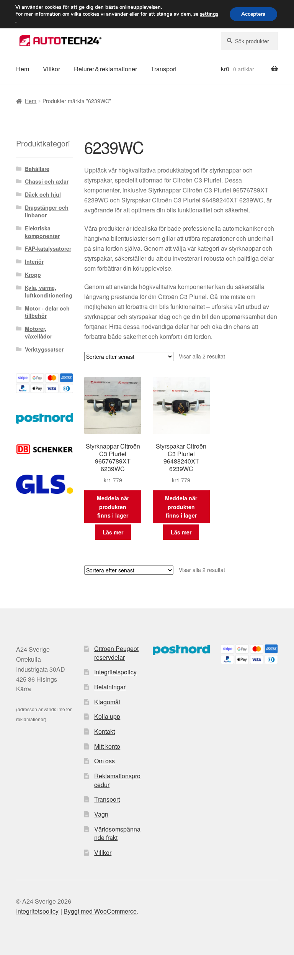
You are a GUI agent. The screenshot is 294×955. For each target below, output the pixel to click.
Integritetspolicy (115, 671)
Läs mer (113, 532)
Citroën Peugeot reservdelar (116, 653)
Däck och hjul (43, 194)
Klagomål (107, 701)
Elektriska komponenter (42, 232)
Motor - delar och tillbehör (47, 312)
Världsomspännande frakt (117, 833)
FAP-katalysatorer (48, 248)
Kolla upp (107, 716)
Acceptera (253, 14)
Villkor (51, 68)
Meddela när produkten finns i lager (113, 506)
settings (209, 14)
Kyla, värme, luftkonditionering (48, 291)
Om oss (104, 760)
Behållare (37, 169)
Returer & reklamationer (105, 68)
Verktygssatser (44, 349)
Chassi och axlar (47, 181)
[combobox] (249, 41)
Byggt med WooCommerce (100, 911)
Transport (163, 68)
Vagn (101, 814)
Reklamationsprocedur (117, 780)
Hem (22, 68)
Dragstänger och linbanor (47, 211)
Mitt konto (107, 746)
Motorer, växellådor (38, 332)
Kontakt (104, 731)
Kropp (33, 274)
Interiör (34, 261)
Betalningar (110, 686)
